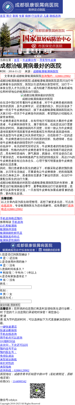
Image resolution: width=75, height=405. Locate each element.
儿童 (46, 15)
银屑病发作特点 (10, 236)
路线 (52, 15)
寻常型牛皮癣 (47, 60)
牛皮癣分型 (29, 60)
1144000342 (19, 381)
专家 (21, 15)
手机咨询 (5, 218)
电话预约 (16, 218)
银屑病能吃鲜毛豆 (11, 232)
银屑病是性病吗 (10, 240)
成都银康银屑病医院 (45, 71)
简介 (9, 15)
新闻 (15, 15)
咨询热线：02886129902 (14, 370)
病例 (28, 15)
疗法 (34, 15)
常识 (40, 15)
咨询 (58, 15)
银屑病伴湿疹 (8, 229)
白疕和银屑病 (8, 225)
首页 (3, 15)
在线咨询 (6, 205)
